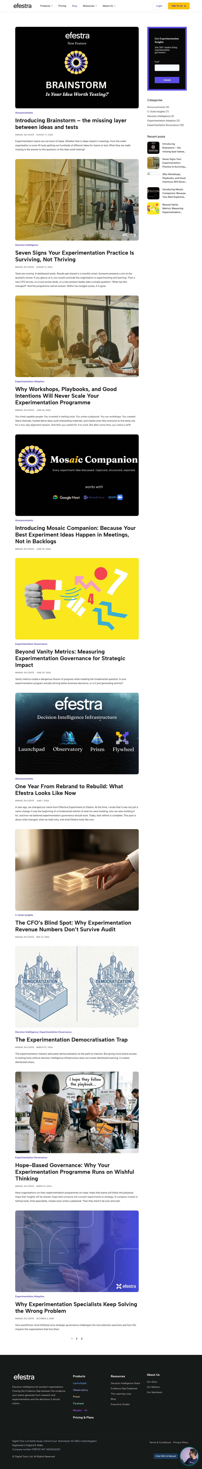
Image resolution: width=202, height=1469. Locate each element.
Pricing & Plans (83, 1417)
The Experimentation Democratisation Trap (71, 1039)
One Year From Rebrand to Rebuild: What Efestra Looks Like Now (69, 789)
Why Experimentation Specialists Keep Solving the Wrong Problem (76, 1307)
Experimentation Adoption (29, 381)
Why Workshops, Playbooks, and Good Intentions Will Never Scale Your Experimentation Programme (66, 396)
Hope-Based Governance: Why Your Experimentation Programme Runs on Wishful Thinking (74, 1172)
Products (45, 6)
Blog (74, 6)
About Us (108, 6)
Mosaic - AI (80, 1410)
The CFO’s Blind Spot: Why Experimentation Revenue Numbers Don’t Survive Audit (73, 926)
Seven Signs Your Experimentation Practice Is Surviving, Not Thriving (74, 256)
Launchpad (79, 1383)
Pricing (62, 6)
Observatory (80, 1390)
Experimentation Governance (31, 644)
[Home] (22, 5)
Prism (76, 1396)
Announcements (24, 112)
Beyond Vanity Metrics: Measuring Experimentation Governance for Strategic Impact (70, 658)
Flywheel (78, 1403)
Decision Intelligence (26, 245)
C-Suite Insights (24, 915)
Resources (88, 6)
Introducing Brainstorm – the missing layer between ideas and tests (70, 123)
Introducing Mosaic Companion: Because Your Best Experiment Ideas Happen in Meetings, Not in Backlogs (75, 535)
